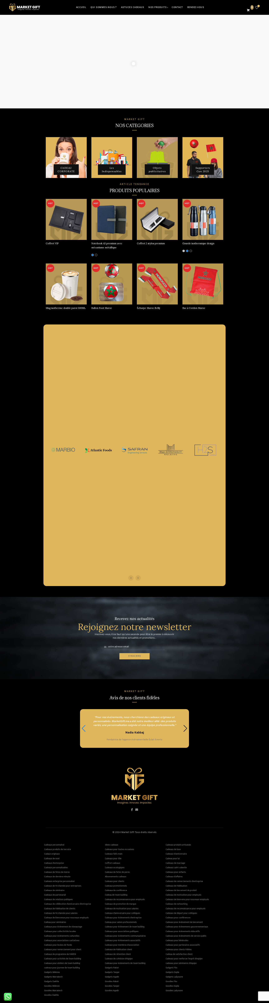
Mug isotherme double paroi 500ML (66, 308)
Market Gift (127, 832)
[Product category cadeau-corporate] (66, 169)
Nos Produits (157, 7)
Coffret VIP (52, 243)
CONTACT (177, 7)
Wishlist (258, 6)
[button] (185, 728)
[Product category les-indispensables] (112, 169)
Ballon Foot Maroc (101, 308)
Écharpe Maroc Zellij (148, 308)
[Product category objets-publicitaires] (157, 169)
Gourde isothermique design (198, 243)
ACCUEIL (81, 7)
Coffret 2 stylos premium (151, 243)
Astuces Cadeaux (132, 7)
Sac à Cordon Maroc (193, 308)
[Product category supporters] (203, 169)
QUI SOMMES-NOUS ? (103, 7)
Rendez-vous (195, 7)
